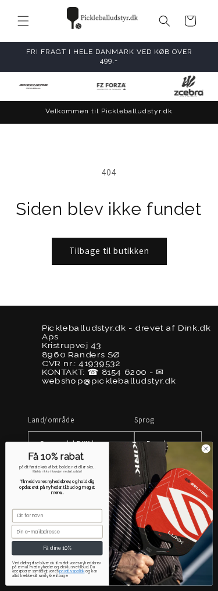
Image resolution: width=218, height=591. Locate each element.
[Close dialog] (205, 448)
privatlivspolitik (71, 571)
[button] (23, 21)
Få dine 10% (57, 548)
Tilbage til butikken (109, 250)
